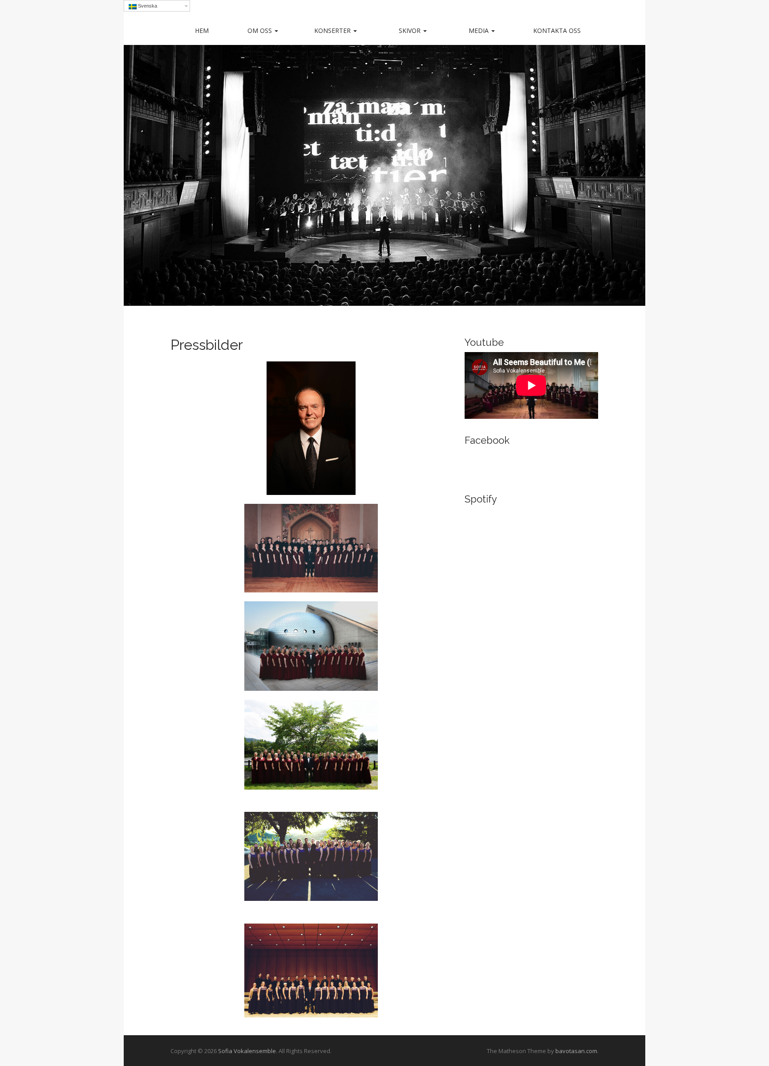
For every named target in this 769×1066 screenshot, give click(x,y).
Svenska (147, 5)
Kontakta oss (557, 30)
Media (479, 30)
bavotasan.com (576, 1051)
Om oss (260, 30)
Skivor (410, 30)
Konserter (333, 30)
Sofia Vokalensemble (247, 1051)
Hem (202, 30)
